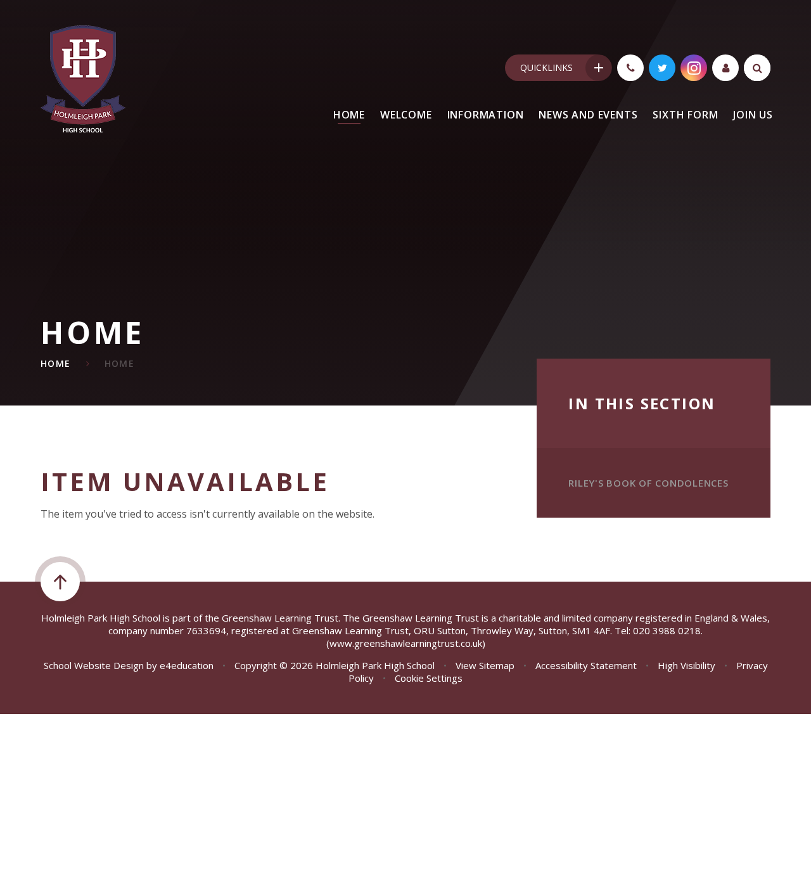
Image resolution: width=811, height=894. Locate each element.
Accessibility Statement (586, 665)
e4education (187, 665)
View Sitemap (485, 665)
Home (56, 363)
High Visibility (686, 665)
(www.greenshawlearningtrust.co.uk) (405, 643)
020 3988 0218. (668, 630)
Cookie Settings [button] (429, 678)
